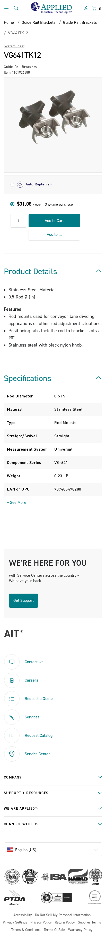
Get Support (23, 600)
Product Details (30, 271)
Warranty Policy (80, 930)
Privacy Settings (15, 922)
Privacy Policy (41, 922)
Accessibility (22, 915)
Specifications (27, 378)
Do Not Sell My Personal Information (63, 915)
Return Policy (65, 922)
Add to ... (54, 234)
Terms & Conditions (26, 930)
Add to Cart (54, 220)
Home (9, 22)
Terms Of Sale (54, 930)
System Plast (14, 46)
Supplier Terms (89, 922)
